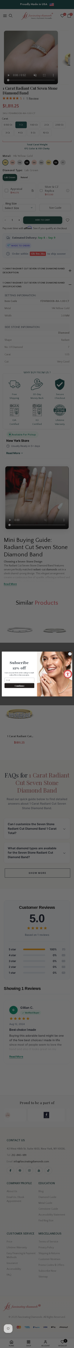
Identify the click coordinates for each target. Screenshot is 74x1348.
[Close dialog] (70, 654)
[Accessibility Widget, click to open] (68, 674)
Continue (19, 685)
